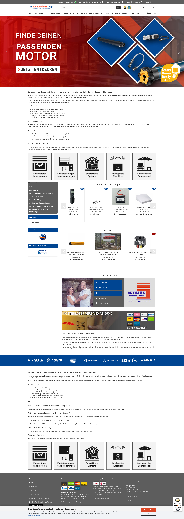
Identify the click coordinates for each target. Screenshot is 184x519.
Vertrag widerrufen (36, 505)
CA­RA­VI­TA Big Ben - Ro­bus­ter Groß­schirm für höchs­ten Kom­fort (108, 253)
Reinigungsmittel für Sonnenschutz (41, 206)
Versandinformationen (133, 2)
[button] (143, 7)
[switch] (178, 509)
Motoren (39, 13)
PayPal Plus (33, 487)
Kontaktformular (131, 496)
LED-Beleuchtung (35, 200)
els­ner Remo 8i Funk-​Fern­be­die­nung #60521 (72, 208)
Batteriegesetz (34, 494)
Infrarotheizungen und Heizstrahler (83, 13)
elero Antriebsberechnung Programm (90, 2)
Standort (129, 500)
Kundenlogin (149, 2)
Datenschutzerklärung (34, 515)
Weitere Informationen (149, 514)
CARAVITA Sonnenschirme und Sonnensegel (39, 211)
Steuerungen (53, 13)
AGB (31, 483)
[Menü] (181, 498)
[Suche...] (118, 7)
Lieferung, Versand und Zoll (102, 498)
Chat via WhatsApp (104, 293)
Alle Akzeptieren (149, 510)
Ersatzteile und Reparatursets (39, 203)
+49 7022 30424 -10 (104, 282)
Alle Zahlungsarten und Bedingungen (73, 502)
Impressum (33, 490)
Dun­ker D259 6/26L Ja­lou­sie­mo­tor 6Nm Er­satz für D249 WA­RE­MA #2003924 (96, 208)
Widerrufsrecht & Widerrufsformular (41, 502)
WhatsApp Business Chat (65, 2)
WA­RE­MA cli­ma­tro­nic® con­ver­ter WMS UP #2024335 (140, 253)
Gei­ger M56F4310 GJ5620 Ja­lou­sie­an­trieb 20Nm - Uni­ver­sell (76, 253)
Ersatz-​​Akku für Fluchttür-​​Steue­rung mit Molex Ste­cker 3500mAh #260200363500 (120, 208)
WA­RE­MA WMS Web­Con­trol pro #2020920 (144, 208)
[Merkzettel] (148, 7)
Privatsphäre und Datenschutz (39, 498)
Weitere (135, 13)
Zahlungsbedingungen (114, 2)
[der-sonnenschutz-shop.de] (40, 7)
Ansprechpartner (131, 504)
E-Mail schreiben (104, 287)
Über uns (151, 13)
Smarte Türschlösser (116, 13)
